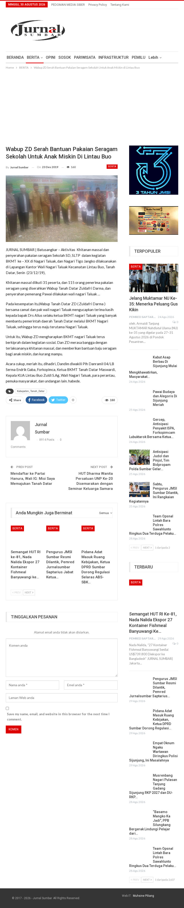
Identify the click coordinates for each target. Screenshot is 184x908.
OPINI (50, 57)
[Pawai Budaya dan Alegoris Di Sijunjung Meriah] (139, 397)
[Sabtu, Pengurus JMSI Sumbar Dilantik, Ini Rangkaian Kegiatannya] (139, 489)
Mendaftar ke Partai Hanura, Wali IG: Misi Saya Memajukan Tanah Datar (33, 478)
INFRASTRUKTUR (113, 57)
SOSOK (64, 57)
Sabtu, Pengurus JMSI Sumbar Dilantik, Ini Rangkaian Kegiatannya (153, 492)
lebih (153, 57)
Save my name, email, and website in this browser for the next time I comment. (58, 716)
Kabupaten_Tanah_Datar (31, 391)
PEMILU (138, 57)
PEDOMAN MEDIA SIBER (68, 4)
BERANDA (15, 57)
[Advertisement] (92, 106)
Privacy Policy (97, 4)
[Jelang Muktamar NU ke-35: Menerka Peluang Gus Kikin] (153, 278)
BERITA (33, 57)
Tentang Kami (119, 4)
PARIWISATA (84, 57)
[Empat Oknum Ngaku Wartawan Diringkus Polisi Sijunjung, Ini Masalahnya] (139, 748)
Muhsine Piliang (143, 895)
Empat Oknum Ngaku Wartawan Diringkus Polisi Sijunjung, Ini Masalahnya (153, 751)
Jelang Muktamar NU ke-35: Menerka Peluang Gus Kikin (153, 304)
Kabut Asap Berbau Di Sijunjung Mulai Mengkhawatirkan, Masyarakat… (153, 367)
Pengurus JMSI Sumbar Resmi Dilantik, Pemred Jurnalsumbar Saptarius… (153, 687)
